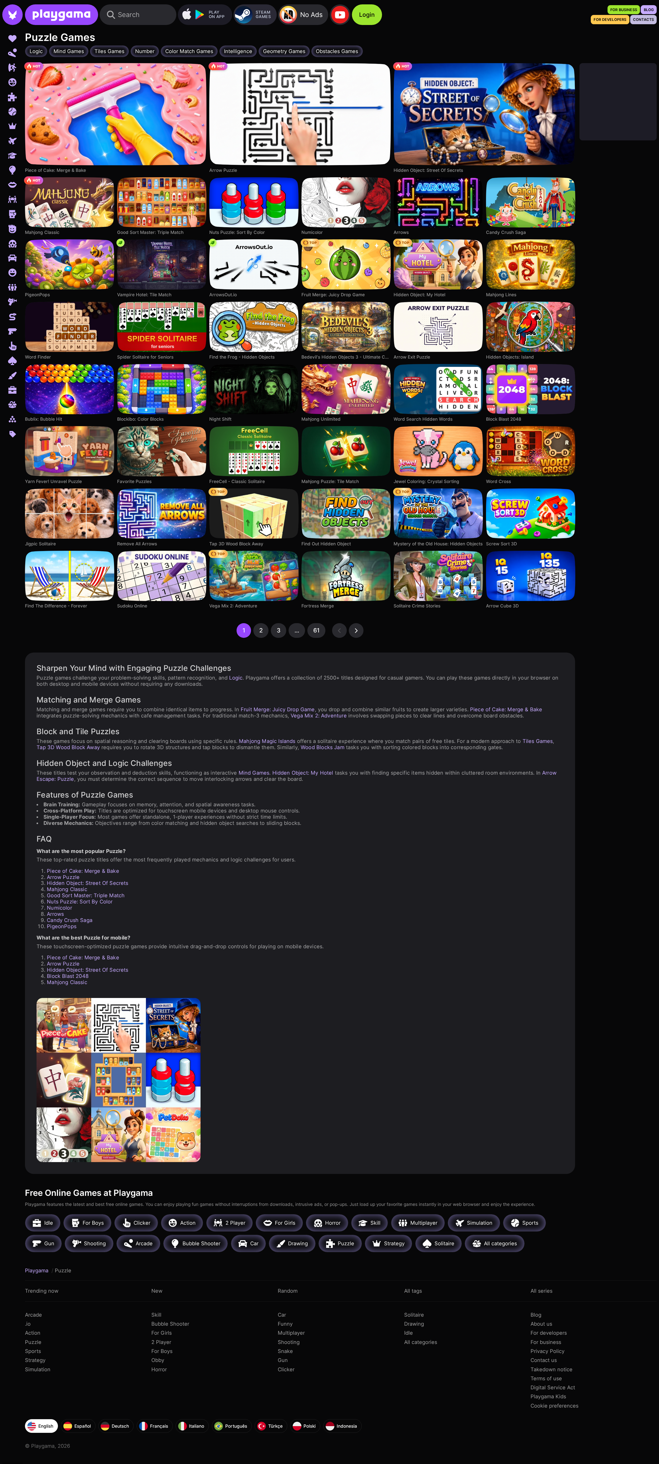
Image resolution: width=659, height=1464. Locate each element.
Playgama (37, 1270)
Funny (285, 1324)
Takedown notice (552, 1369)
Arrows (55, 914)
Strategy (35, 1360)
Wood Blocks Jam (322, 747)
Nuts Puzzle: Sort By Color (79, 902)
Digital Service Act (553, 1387)
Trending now (41, 1291)
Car (282, 1315)
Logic (235, 678)
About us (541, 1324)
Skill (156, 1315)
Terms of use (546, 1378)
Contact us (544, 1360)
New (156, 1291)
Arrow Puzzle (63, 877)
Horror (159, 1369)
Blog (536, 1315)
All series (541, 1291)
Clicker (286, 1369)
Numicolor (59, 908)
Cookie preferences (554, 1406)
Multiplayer (291, 1333)
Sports (33, 1351)
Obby (157, 1360)
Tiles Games (538, 741)
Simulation (37, 1369)
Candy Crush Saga (69, 920)
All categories (420, 1342)
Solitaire (414, 1315)
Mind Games (254, 773)
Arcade (33, 1315)
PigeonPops (61, 926)
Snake (285, 1351)
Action (32, 1333)
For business (546, 1342)
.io (28, 1324)
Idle (408, 1333)
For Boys (161, 1351)
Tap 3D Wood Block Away (68, 747)
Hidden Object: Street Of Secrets (87, 883)
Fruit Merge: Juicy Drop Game (278, 709)
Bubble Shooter (170, 1324)
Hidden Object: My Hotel (302, 773)
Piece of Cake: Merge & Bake (506, 709)
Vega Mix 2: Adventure (319, 716)
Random (288, 1291)
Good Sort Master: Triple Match (86, 895)
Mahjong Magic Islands (267, 741)
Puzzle (33, 1342)
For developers (549, 1333)
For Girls (161, 1333)
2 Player (161, 1342)
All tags (413, 1291)
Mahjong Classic (67, 889)
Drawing (414, 1324)
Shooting (289, 1342)
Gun (283, 1360)
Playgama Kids (548, 1396)
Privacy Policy (548, 1351)
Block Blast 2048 (68, 976)
